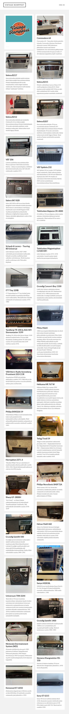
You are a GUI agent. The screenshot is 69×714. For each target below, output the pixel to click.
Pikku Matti (42, 328)
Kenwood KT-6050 (14, 688)
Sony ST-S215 (43, 696)
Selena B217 (11, 75)
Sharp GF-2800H (13, 497)
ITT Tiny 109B (12, 290)
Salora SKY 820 (13, 200)
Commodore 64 (44, 38)
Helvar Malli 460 (44, 524)
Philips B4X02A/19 (14, 411)
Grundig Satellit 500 (15, 537)
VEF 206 (9, 159)
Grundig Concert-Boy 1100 (49, 286)
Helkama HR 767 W (46, 384)
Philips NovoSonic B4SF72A (49, 484)
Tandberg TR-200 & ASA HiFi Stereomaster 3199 (19, 331)
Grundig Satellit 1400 (46, 620)
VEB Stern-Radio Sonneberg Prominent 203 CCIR (18, 373)
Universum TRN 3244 (15, 596)
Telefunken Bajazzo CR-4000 (50, 211)
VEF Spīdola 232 (44, 167)
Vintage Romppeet (14, 5)
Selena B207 (42, 121)
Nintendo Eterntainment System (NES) (17, 645)
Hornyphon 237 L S (14, 460)
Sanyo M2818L (43, 583)
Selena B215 (42, 82)
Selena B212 (11, 117)
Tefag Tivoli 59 (43, 438)
